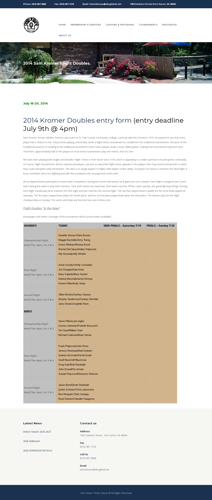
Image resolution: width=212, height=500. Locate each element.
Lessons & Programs (120, 24)
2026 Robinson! (31, 441)
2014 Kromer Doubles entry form (77, 120)
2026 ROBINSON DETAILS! (37, 450)
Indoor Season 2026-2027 (37, 431)
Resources (169, 24)
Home (62, 24)
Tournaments (148, 24)
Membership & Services (86, 24)
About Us (65, 35)
